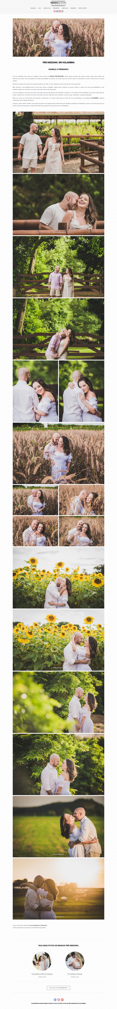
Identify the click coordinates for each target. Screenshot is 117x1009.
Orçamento (73, 8)
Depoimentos (56, 8)
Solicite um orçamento (58, 988)
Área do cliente (83, 8)
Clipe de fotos (47, 8)
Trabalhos (33, 8)
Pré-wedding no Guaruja (75, 974)
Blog (39, 8)
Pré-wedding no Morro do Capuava (42, 974)
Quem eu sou (65, 8)
